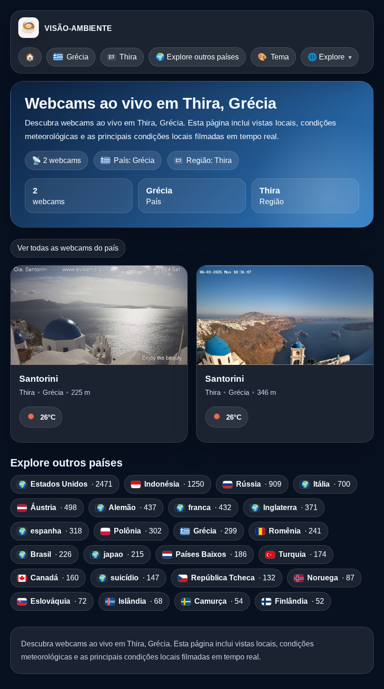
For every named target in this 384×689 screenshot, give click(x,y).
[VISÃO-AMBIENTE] (28, 28)
